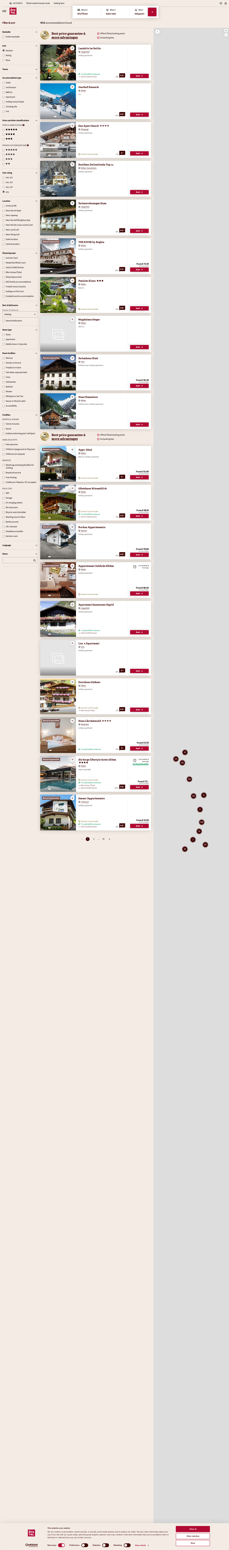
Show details (140, 1545)
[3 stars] (7, 139)
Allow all (192, 1529)
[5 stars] (9, 129)
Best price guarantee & (69, 35)
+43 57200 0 (17, 3)
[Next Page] (109, 839)
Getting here (59, 3)
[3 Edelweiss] (7, 159)
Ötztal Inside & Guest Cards (38, 3)
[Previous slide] (44, 62)
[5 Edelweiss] (9, 150)
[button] (20, 32)
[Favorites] (221, 3)
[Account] (226, 3)
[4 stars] (8, 134)
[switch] (84, 1545)
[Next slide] (72, 62)
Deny (193, 1543)
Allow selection (193, 1536)
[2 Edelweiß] (6, 163)
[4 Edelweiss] (8, 154)
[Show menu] (4, 11)
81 (104, 839)
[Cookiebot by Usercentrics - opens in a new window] (31, 1545)
